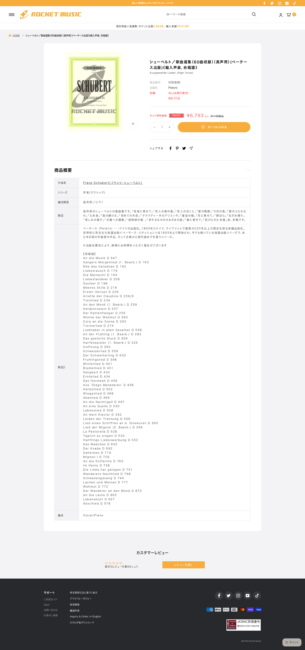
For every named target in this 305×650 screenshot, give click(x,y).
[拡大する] (132, 123)
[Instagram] (279, 3)
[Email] (191, 148)
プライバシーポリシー (81, 598)
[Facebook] (264, 3)
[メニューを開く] (11, 14)
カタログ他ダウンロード (82, 622)
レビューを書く (183, 564)
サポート (49, 592)
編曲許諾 (74, 610)
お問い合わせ (51, 610)
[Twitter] (272, 3)
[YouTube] (287, 3)
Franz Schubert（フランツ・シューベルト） (113, 182)
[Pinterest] (177, 148)
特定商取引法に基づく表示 (83, 592)
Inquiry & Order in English (85, 616)
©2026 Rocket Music (251, 641)
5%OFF (176, 115)
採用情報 (74, 604)
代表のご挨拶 (51, 615)
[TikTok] (294, 3)
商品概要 (63, 170)
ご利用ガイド (50, 599)
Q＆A (47, 605)
